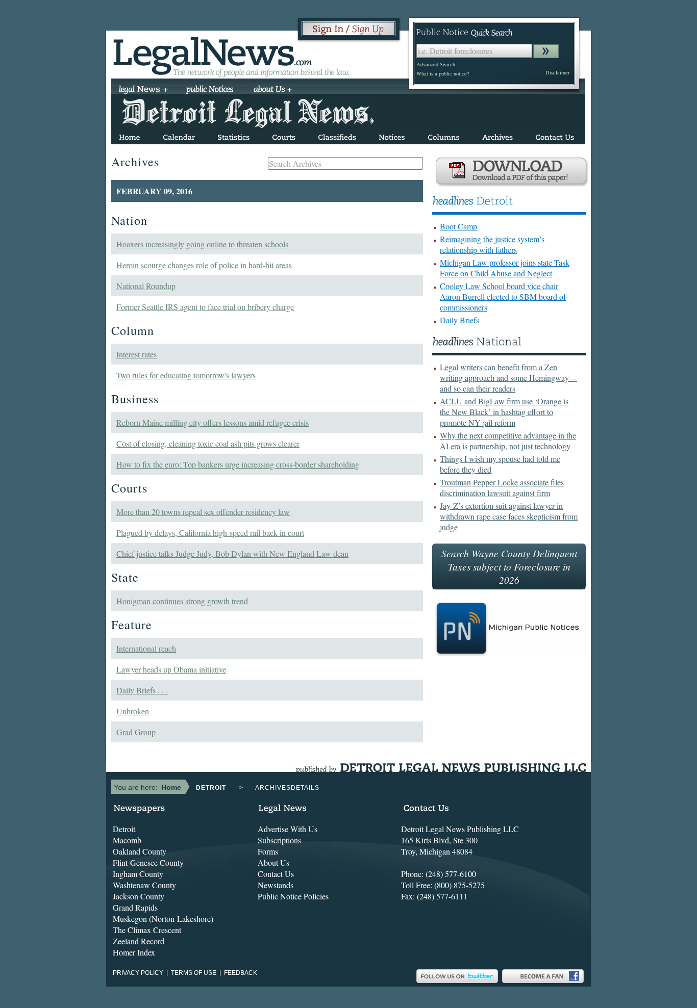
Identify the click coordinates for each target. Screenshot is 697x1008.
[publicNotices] (210, 90)
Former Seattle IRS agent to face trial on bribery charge (205, 306)
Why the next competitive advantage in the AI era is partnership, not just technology (508, 440)
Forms (268, 851)
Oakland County (139, 851)
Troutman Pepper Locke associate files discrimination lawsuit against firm (502, 487)
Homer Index (134, 952)
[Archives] (497, 135)
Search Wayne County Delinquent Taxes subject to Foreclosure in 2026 (509, 566)
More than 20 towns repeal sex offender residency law (203, 511)
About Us (273, 862)
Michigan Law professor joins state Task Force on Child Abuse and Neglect (504, 267)
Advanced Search (435, 64)
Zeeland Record (138, 941)
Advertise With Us (287, 828)
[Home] (129, 135)
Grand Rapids (135, 907)
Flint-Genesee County (148, 862)
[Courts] (283, 135)
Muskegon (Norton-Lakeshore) (163, 918)
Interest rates (136, 354)
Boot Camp (458, 226)
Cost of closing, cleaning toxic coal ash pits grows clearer (208, 443)
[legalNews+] (143, 90)
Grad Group (136, 732)
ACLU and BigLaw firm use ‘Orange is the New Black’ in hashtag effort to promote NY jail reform (504, 412)
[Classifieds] (337, 135)
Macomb (127, 840)
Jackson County (138, 896)
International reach (146, 648)
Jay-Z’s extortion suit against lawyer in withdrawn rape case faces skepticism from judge (509, 516)
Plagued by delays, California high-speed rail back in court (210, 532)
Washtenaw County (144, 885)
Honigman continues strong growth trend (182, 601)
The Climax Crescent (147, 929)
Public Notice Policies (293, 896)
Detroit (124, 828)
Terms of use (193, 972)
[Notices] (392, 135)
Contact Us (276, 873)
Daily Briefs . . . (142, 690)
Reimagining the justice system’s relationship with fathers (492, 244)
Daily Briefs (459, 320)
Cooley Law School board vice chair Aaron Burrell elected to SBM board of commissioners (503, 296)
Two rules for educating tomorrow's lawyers (186, 375)
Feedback (240, 972)
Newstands (275, 885)
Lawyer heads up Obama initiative (171, 669)
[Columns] (444, 135)
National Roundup (146, 285)
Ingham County (138, 873)
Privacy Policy (138, 972)
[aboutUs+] (272, 90)
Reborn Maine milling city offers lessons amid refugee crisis (212, 422)
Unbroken (132, 711)
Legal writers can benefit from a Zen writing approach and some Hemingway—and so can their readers (508, 377)
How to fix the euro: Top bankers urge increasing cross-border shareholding (237, 464)
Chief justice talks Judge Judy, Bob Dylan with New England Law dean (232, 553)
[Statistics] (233, 135)
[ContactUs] (554, 135)
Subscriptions (279, 840)
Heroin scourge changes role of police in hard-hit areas (204, 265)
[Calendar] (179, 135)
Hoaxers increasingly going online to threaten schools (202, 244)
